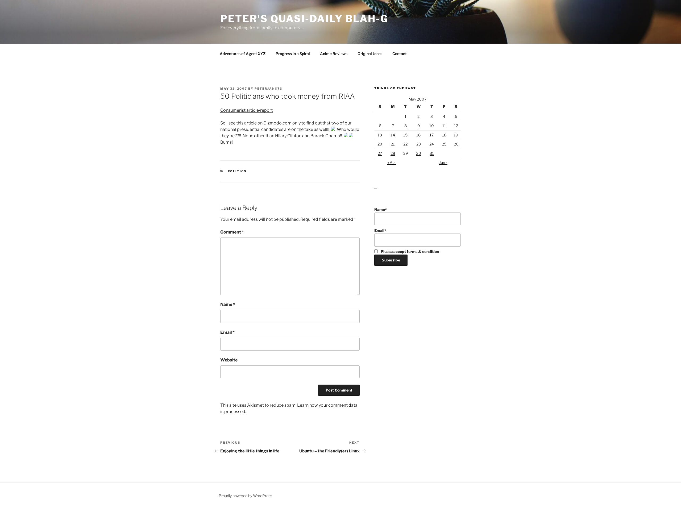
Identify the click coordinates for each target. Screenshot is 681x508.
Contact (399, 53)
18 (444, 135)
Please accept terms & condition (409, 251)
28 (393, 153)
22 (405, 144)
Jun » (443, 162)
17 (432, 135)
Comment (232, 232)
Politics (237, 171)
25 (444, 144)
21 (393, 144)
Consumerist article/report (246, 110)
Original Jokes (370, 53)
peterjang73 (268, 88)
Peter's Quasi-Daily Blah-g (304, 18)
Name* (380, 209)
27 (380, 153)
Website (229, 360)
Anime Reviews (333, 53)
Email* (380, 230)
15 (405, 135)
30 (418, 153)
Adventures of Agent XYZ (242, 53)
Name (227, 304)
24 (431, 144)
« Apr (391, 162)
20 (379, 144)
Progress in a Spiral (293, 53)
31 (432, 153)
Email (227, 332)
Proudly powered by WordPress (245, 495)
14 (393, 135)
